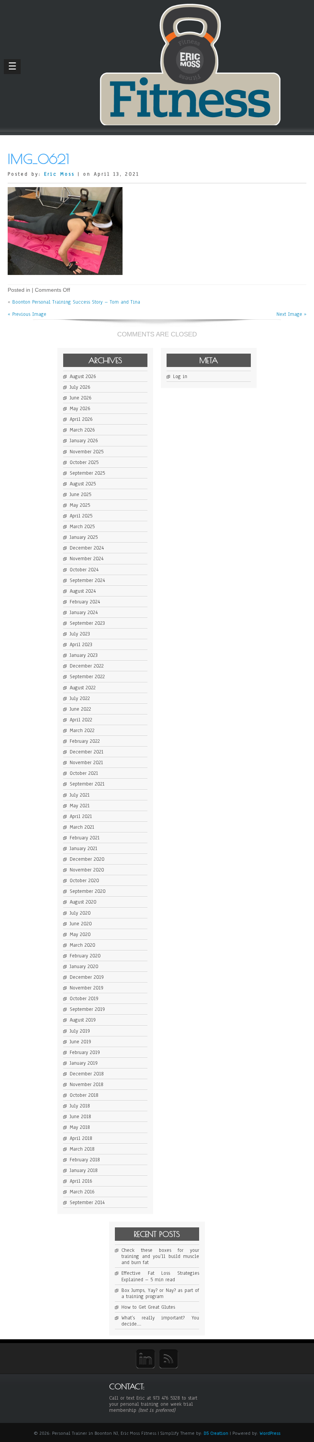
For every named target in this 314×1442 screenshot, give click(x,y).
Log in (180, 376)
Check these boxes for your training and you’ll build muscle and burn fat (160, 1256)
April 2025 (81, 515)
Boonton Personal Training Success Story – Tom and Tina (76, 302)
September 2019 (87, 1009)
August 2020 (83, 902)
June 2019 (80, 1041)
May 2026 (80, 408)
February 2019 (85, 1052)
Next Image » (291, 314)
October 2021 (84, 773)
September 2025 (87, 473)
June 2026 (81, 397)
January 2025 (84, 537)
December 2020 (87, 859)
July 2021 (80, 795)
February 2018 (85, 1159)
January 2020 (84, 966)
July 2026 (80, 387)
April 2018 (81, 1138)
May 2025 (80, 505)
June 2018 (80, 1116)
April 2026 (81, 419)
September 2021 (87, 784)
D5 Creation (216, 1433)
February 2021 (85, 837)
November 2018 (86, 1084)
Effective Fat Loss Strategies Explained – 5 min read (160, 1276)
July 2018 (80, 1106)
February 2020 (85, 955)
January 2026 (84, 440)
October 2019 (84, 998)
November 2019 (86, 988)
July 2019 (80, 1031)
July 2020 (80, 913)
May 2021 (80, 805)
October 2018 (84, 1095)
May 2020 (80, 934)
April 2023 (81, 644)
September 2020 (88, 891)
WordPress (270, 1433)
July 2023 (80, 633)
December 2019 (87, 977)
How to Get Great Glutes (148, 1307)
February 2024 (85, 601)
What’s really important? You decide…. (160, 1320)
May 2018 (80, 1127)
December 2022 (87, 666)
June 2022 (80, 709)
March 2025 (82, 526)
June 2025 (80, 494)
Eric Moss (59, 174)
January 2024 (84, 612)
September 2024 (87, 580)
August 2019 (83, 1020)
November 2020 (87, 869)
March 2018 (82, 1149)
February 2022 (85, 741)
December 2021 (86, 751)
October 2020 (84, 880)
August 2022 (83, 687)
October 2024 (84, 569)
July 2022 (80, 698)
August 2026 (83, 376)
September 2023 (87, 623)
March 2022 (82, 730)
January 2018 (84, 1170)
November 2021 (86, 762)
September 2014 (87, 1202)
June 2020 (81, 923)
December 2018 (87, 1073)
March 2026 (82, 430)
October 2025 (84, 462)
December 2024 (87, 548)
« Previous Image (27, 314)
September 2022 (87, 676)
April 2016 (81, 1181)
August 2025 (83, 483)
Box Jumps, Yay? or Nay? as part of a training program (160, 1293)
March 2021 (82, 827)
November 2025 (86, 451)
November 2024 (86, 558)
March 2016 (82, 1191)
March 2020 (82, 945)
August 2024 (83, 591)
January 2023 (84, 655)
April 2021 (81, 816)
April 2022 (81, 719)
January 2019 (84, 1063)
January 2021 (83, 848)
